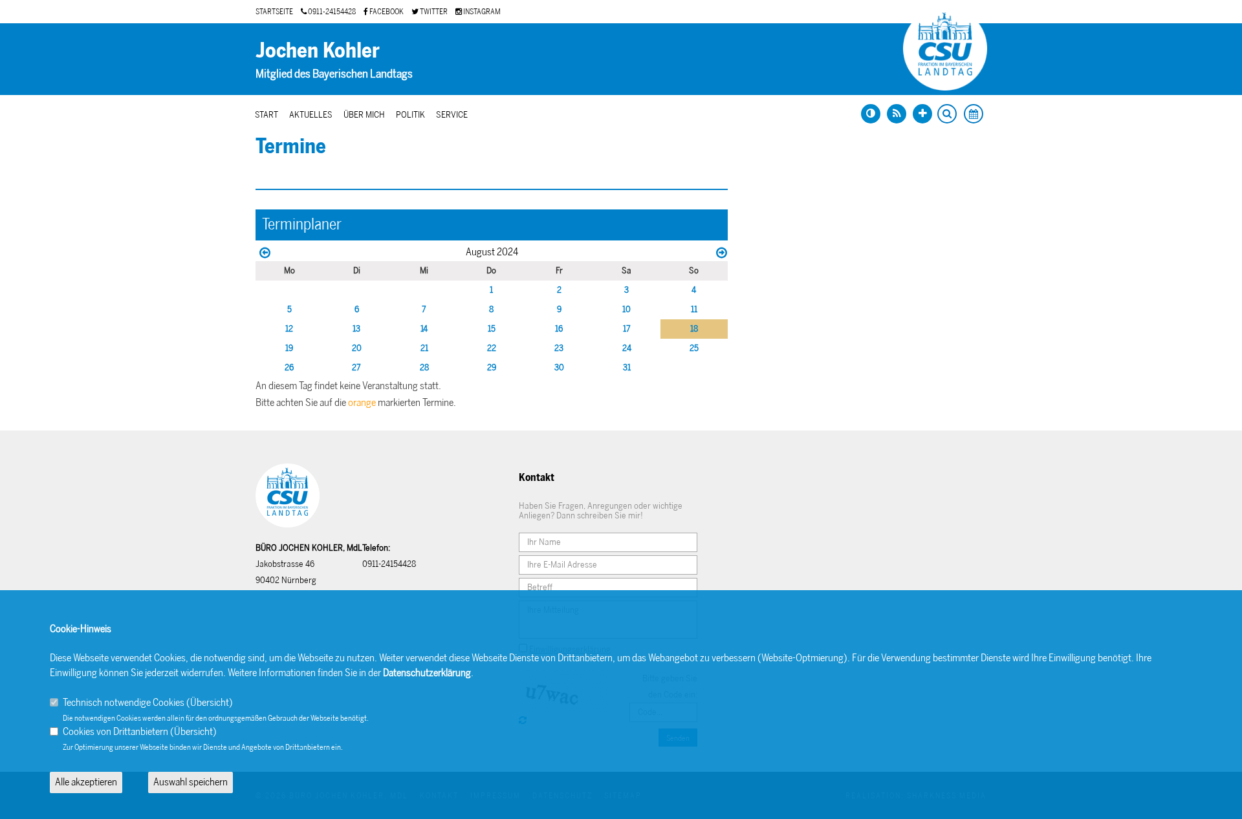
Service (452, 114)
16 (559, 328)
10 (626, 309)
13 (356, 328)
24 (626, 348)
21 (424, 348)
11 (694, 309)
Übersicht (209, 702)
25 (694, 348)
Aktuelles (310, 114)
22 (491, 348)
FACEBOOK (386, 11)
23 (558, 348)
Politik (410, 114)
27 (356, 367)
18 (694, 328)
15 (492, 328)
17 (627, 328)
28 (424, 367)
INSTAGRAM (481, 11)
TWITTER (433, 11)
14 (424, 328)
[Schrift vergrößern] (922, 113)
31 (627, 367)
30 (559, 367)
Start (266, 114)
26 (289, 367)
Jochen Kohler (318, 50)
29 (491, 367)
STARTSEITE (274, 11)
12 (289, 328)
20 (357, 348)
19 (289, 348)
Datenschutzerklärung (427, 672)
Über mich (364, 114)
